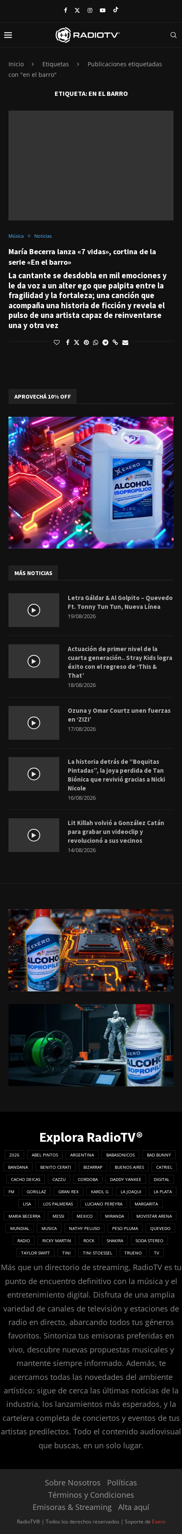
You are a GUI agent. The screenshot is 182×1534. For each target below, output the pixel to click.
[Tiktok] (116, 10)
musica (49, 1228)
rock (88, 1240)
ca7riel (164, 1167)
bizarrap (92, 1167)
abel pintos (45, 1155)
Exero (158, 1521)
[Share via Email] (125, 342)
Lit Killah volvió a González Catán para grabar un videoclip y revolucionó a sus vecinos (116, 831)
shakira (115, 1240)
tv (156, 1253)
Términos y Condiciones (91, 1495)
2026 (14, 1155)
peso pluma (125, 1228)
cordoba (88, 1179)
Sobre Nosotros (73, 1482)
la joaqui (131, 1192)
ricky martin (56, 1240)
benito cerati (55, 1167)
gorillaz (36, 1192)
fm (11, 1192)
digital (161, 1179)
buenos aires (129, 1167)
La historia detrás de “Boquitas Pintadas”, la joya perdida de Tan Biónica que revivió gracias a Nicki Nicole (116, 774)
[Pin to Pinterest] (86, 342)
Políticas (122, 1482)
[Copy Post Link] (115, 342)
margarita (146, 1204)
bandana (18, 1167)
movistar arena (154, 1216)
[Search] (173, 35)
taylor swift (35, 1253)
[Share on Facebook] (67, 342)
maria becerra (24, 1216)
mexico (85, 1216)
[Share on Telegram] (105, 342)
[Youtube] (102, 10)
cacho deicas (25, 1179)
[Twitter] (77, 10)
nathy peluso (84, 1228)
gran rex (68, 1192)
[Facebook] (65, 10)
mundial (19, 1228)
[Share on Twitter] (77, 342)
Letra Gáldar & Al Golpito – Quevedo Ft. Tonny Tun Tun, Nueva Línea (120, 602)
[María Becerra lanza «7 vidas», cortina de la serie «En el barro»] (91, 165)
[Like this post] (57, 342)
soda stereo (149, 1240)
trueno (133, 1253)
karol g (99, 1192)
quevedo (160, 1228)
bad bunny (159, 1155)
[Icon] (34, 610)
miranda (114, 1216)
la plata (163, 1192)
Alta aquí (133, 1507)
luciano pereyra (103, 1204)
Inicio (16, 64)
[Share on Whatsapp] (95, 342)
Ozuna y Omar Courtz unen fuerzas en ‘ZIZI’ (119, 714)
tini (66, 1253)
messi (58, 1216)
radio (23, 1240)
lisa (27, 1204)
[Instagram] (90, 10)
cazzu (59, 1179)
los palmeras (58, 1204)
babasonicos (120, 1155)
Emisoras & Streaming (72, 1507)
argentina (82, 1155)
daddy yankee (125, 1179)
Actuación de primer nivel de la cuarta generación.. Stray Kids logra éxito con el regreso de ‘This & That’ (120, 662)
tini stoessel (97, 1253)
